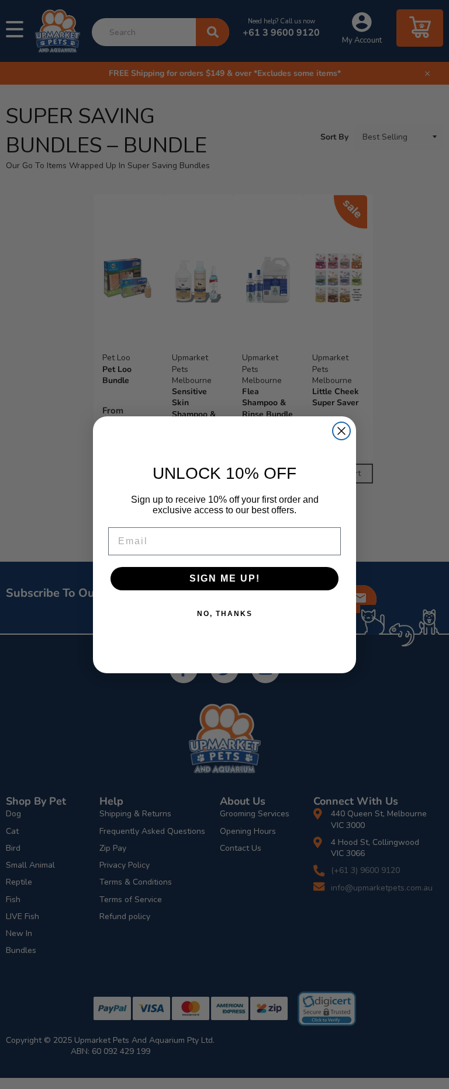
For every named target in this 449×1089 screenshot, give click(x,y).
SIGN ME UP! (224, 578)
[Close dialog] (341, 431)
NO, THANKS (225, 614)
